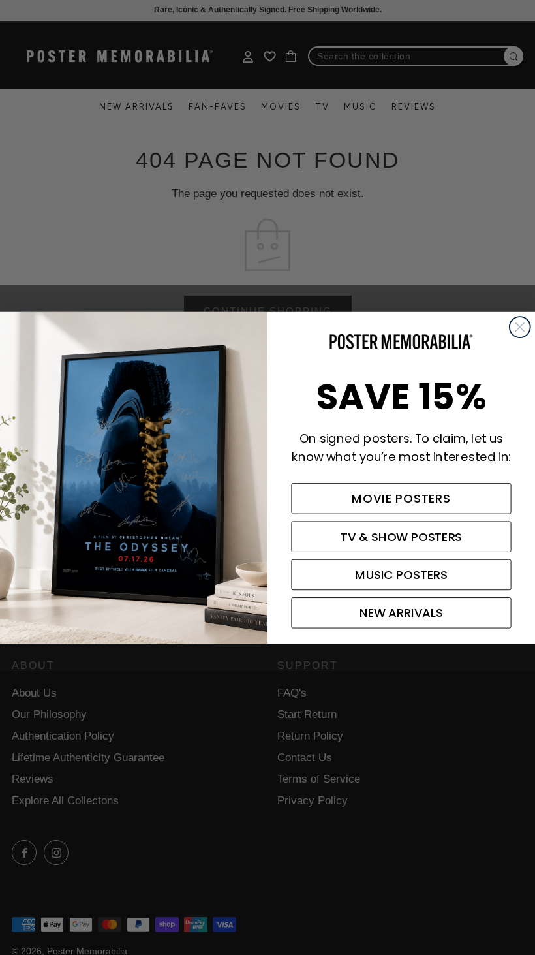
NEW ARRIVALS (401, 612)
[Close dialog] (520, 327)
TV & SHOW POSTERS (402, 536)
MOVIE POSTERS (401, 498)
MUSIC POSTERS (401, 574)
